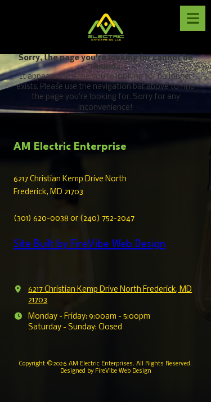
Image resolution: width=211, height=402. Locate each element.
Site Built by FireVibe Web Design (89, 244)
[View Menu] (192, 18)
